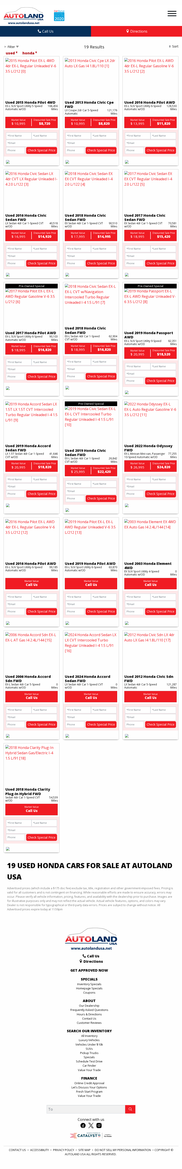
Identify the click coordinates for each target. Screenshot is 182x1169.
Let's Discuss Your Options (89, 1087)
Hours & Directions (89, 1014)
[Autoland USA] (24, 15)
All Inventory (89, 1036)
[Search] (130, 1109)
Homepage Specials (89, 988)
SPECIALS (89, 979)
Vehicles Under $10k (89, 1044)
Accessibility (39, 1150)
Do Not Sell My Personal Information (123, 1150)
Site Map (84, 1150)
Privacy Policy (64, 1150)
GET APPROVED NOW (89, 971)
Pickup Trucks (89, 1053)
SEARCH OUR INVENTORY (89, 1031)
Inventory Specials (89, 984)
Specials (89, 1057)
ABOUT (89, 1001)
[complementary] (168, 1155)
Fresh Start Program (89, 1092)
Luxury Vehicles (89, 1040)
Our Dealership (89, 1006)
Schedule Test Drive (89, 1061)
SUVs (89, 1049)
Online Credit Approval (89, 1083)
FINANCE (89, 1078)
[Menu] (172, 14)
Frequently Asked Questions (89, 1010)
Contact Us (89, 1018)
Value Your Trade (89, 1070)
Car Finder (89, 1066)
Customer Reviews (89, 1023)
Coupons (89, 992)
